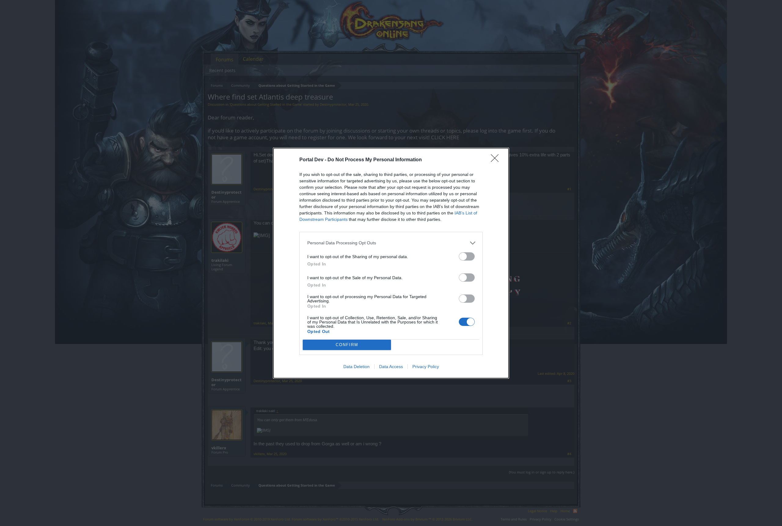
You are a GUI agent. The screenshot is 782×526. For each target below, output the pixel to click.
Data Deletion (356, 366)
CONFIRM (347, 344)
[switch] (467, 256)
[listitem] (391, 243)
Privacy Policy (425, 366)
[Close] (496, 160)
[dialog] (391, 263)
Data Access (391, 366)
